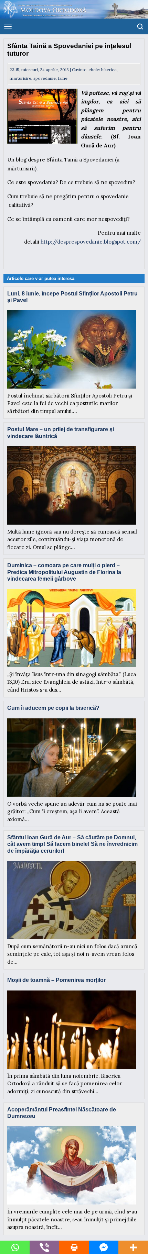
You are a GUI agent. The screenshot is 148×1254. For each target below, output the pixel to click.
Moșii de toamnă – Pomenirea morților (56, 980)
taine (62, 78)
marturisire (20, 78)
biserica (109, 69)
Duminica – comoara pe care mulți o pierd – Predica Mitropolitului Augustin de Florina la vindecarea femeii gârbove (64, 571)
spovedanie (44, 78)
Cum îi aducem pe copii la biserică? (53, 708)
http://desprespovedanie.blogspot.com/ (91, 241)
